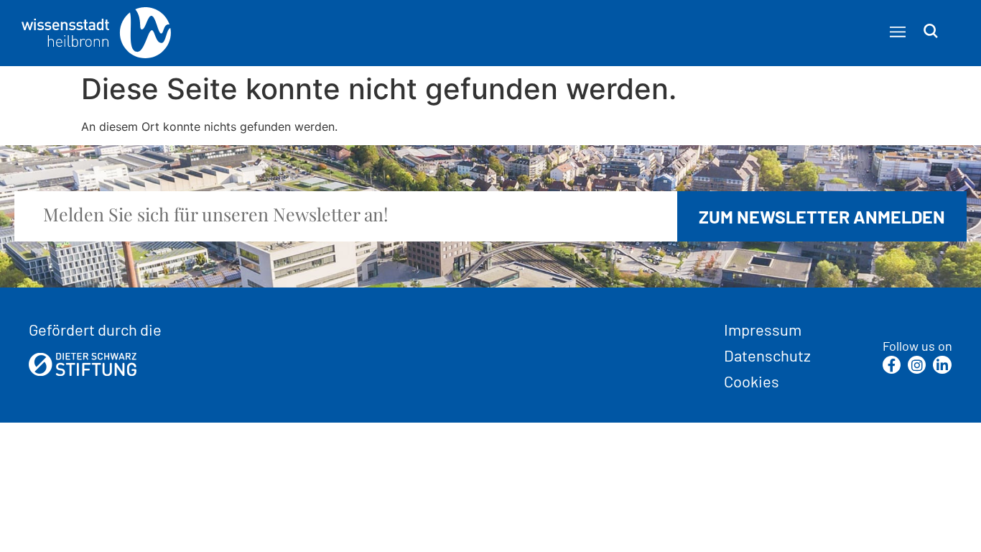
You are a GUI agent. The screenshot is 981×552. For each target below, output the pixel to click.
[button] (897, 32)
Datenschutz (767, 355)
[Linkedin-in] (942, 365)
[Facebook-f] (892, 365)
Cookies (751, 381)
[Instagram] (917, 365)
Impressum (762, 329)
